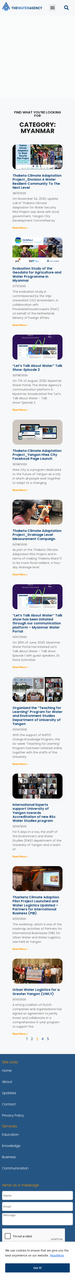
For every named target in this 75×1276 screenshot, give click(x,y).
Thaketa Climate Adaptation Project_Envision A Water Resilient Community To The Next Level (36, 181)
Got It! (37, 1268)
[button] (52, 7)
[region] (37, 1259)
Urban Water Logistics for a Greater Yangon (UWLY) (36, 991)
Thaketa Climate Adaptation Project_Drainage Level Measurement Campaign (36, 534)
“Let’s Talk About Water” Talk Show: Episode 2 (37, 367)
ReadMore (57, 1255)
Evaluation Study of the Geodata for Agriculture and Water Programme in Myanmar (36, 274)
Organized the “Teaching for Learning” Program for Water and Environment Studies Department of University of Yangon (37, 715)
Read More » (20, 227)
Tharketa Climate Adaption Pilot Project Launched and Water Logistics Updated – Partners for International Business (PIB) (35, 905)
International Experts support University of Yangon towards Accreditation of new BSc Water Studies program (34, 812)
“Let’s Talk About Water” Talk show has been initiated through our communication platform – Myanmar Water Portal (37, 623)
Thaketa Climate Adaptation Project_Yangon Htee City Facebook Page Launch (36, 454)
